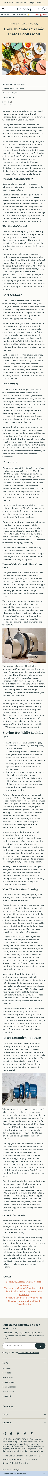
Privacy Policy (33, 1455)
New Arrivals (7, 1377)
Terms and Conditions (28, 1352)
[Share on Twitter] (10, 102)
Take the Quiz (8, 1391)
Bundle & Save (8, 1382)
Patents (17, 1459)
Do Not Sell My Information (15, 1463)
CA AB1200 (29, 1459)
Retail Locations (9, 1387)
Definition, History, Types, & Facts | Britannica (24, 1283)
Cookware (6, 1368)
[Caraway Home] (24, 10)
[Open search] (37, 9)
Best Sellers (7, 1373)
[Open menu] (2, 9)
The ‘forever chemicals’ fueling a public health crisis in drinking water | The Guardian (24, 1291)
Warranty (6, 1459)
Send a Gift (7, 1396)
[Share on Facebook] (4, 102)
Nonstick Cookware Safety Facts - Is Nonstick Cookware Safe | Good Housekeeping (24, 1301)
